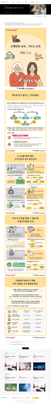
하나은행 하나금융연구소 (4, 2)
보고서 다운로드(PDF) (38, 16)
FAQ (22, 397)
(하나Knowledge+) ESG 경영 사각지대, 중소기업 (16, 342)
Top (49, 397)
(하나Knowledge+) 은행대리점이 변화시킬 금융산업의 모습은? (18, 344)
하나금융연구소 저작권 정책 (16, 397)
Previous (43, 353)
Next (44, 353)
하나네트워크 (27, 397)
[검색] (49, 2)
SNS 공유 (45, 16)
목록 (25, 348)
